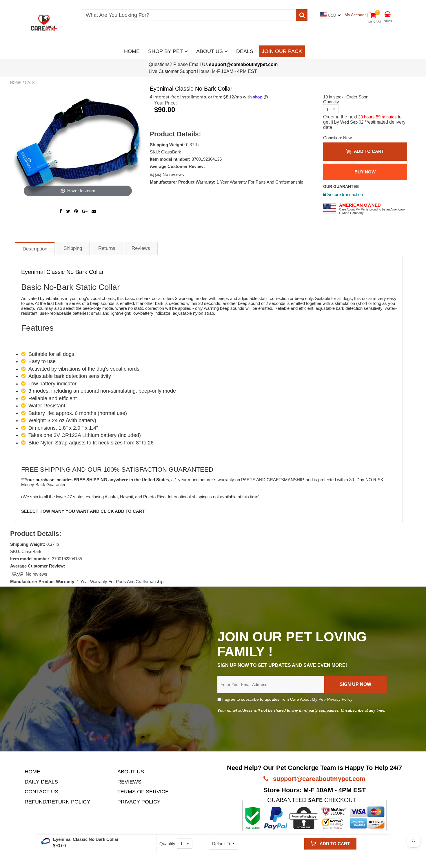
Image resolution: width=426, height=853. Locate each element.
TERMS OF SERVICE (143, 792)
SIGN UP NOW (355, 684)
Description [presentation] (35, 249)
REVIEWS (129, 782)
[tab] (34, 248)
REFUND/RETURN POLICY (57, 802)
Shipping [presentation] (72, 248)
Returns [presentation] (106, 248)
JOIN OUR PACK (282, 51)
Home (15, 82)
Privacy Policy (339, 699)
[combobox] (189, 15)
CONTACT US (41, 792)
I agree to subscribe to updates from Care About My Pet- (286, 699)
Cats (30, 82)
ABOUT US (210, 51)
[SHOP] (387, 14)
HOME (132, 51)
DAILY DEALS (41, 782)
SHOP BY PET (166, 51)
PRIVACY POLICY (139, 802)
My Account (355, 14)
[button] (156, 174)
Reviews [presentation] (141, 248)
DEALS (244, 51)
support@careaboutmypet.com (318, 778)
